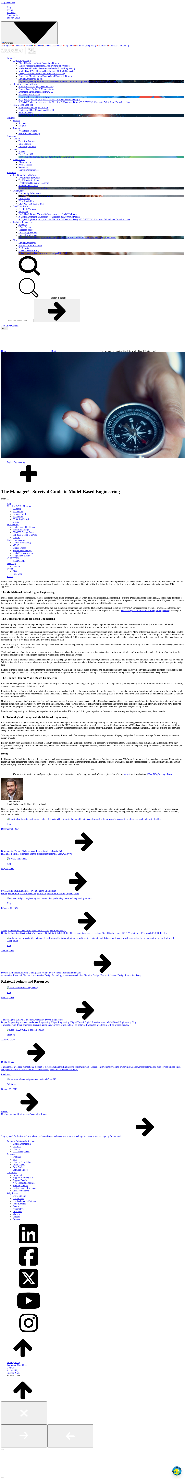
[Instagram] (28, 1333)
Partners (16, 138)
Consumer (17, 1211)
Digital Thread (19, 548)
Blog (9, 7)
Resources (11, 172)
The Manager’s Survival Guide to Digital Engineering (145, 610)
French (28, 45)
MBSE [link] (62, 893)
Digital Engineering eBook (30, 79)
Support (22, 125)
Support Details (20, 1180)
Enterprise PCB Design (33, 107)
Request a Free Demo (28, 185)
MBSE (16, 545)
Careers (16, 1216)
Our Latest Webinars (27, 235)
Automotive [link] (6, 975)
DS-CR (16, 537)
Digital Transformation (23, 553)
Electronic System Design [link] (112, 975)
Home (4, 351)
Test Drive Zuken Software (25, 175)
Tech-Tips (11, 563)
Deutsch (18, 45)
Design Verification (41, 73)
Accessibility (13, 1370)
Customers (12, 1172)
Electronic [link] (27, 975)
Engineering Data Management (35, 92)
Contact (14, 325)
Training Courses (20, 1185)
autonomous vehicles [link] (73, 975)
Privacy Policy (13, 1362)
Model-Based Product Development (46, 68)
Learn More (45, 97)
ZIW (15, 571)
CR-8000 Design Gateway (25, 535)
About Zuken (19, 159)
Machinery (18, 1214)
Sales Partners (24, 144)
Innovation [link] (130, 975)
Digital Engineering (22, 60)
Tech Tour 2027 (25, 154)
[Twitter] (28, 1288)
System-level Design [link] (29, 893)
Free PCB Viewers (27, 209)
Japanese (69, 45)
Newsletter (23, 167)
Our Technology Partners (24, 1201)
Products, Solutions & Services (21, 1141)
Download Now (108, 81)
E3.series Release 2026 (29, 94)
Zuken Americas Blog (28, 250)
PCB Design (24, 248)
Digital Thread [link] (77, 1022)
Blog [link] (9, 824)
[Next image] (24, 1435)
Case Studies (18, 1167)
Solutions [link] (11, 1084)
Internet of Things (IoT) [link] (143, 933)
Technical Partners (26, 141)
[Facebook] (28, 1266)
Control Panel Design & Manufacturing (36, 89)
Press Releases (25, 164)
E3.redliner (18, 511)
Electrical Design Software (25, 84)
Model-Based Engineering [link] (119, 1022)
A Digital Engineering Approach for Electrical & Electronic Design (49, 99)
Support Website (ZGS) (23, 1177)
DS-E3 (16, 522)
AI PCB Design (25, 112)
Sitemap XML (13, 1373)
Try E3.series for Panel (28, 180)
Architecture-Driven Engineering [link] (35, 1022)
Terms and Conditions (17, 1365)
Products (11, 58)
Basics (10, 576)
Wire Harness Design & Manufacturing (36, 86)
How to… (17, 566)
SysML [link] (69, 893)
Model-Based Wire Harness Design (46, 71)
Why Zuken (12, 1193)
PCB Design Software (23, 105)
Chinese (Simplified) (86, 45)
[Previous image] (70, 1435)
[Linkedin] (28, 1244)
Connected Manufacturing (45, 76)
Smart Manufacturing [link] (47, 854)
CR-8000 (17, 1146)
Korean (103, 45)
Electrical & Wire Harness (30, 245)
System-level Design (22, 550)
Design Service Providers (24, 1188)
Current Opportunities (28, 170)
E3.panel (17, 509)
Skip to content (8, 2)
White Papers (24, 227)
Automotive (18, 1209)
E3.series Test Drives (22, 1162)
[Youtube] (28, 1310)
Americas (9, 43)
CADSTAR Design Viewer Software (47, 214)
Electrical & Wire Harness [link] (32, 933)
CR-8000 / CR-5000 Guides (31, 204)
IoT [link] (2, 854)
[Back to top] (23, 1357)
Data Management (21, 1151)
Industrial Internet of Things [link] (23, 854)
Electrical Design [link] (91, 975)
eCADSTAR (13, 558)
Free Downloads (20, 206)
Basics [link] (4, 893)
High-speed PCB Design (24, 527)
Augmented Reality (21, 555)
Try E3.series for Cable (29, 177)
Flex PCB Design (21, 529)
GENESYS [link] (13, 893)
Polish (59, 45)
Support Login (13, 17)
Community (12, 15)
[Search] (28, 275)
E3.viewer (23, 211)
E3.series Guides (26, 201)
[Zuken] (18, 53)
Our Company (19, 1196)
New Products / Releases (24, 1183)
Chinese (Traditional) (119, 45)
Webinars (11, 12)
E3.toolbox (18, 516)
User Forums (24, 198)
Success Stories (25, 230)
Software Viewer (20, 1170)
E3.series (17, 1149)
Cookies (10, 1367)
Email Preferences (21, 1190)
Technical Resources (22, 222)
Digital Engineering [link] (10, 933)
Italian (38, 45)
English (7, 45)
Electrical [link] (17, 975)
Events (10, 10)
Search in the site (58, 298)
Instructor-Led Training (29, 133)
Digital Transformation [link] (95, 1022)
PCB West (17, 574)
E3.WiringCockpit (21, 519)
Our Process (18, 1198)
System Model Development (44, 66)
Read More (64, 253)
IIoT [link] (7, 854)
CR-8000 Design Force (23, 532)
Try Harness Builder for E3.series (33, 183)
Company (11, 136)
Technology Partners (27, 232)
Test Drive (6, 325)
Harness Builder (20, 514)
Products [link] (11, 1034)
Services (11, 118)
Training (16, 128)
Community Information (29, 193)
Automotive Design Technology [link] (47, 975)
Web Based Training (27, 131)
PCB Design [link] (74, 933)
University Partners (27, 146)
